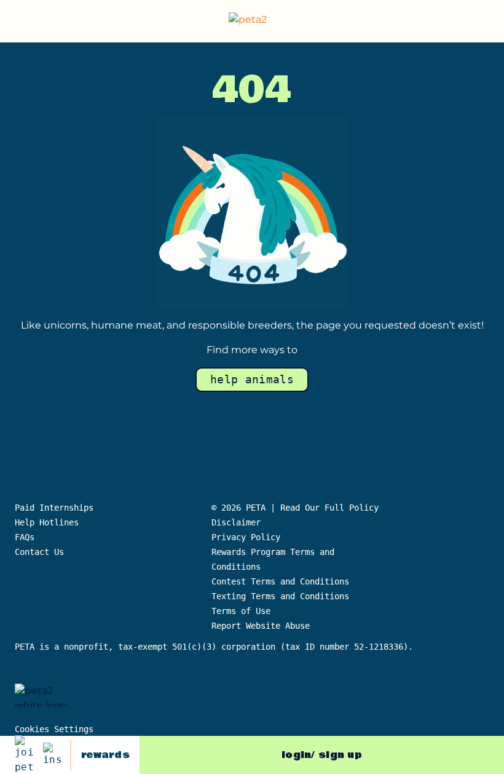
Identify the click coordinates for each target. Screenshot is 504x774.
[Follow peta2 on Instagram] (52, 755)
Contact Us (39, 552)
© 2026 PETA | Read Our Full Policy (295, 508)
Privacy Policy (245, 537)
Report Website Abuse (263, 626)
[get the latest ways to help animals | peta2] (254, 21)
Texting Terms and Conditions (280, 596)
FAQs (24, 537)
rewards (105, 755)
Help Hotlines (47, 522)
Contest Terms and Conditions (280, 581)
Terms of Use (240, 611)
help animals (252, 379)
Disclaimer (236, 522)
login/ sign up (322, 755)
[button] (485, 21)
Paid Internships (54, 508)
